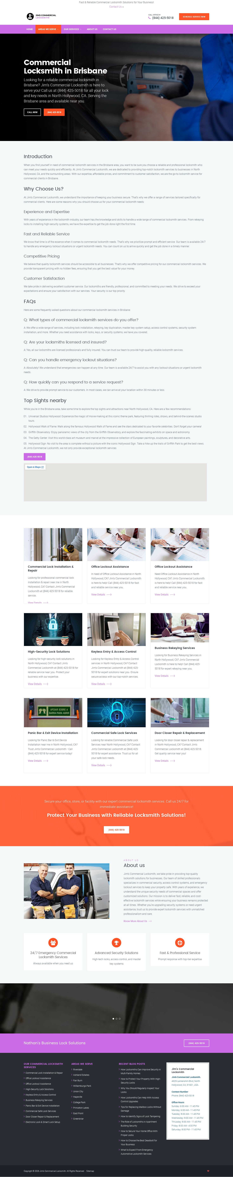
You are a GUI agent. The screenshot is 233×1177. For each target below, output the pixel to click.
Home (29, 29)
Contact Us (115, 6)
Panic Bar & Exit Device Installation (43, 1105)
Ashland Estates (81, 1074)
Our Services (71, 29)
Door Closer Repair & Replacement (42, 1116)
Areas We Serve (47, 29)
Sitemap (90, 1171)
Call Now (32, 112)
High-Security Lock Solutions (40, 1089)
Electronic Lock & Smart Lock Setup (43, 1122)
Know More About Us (135, 921)
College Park (79, 1102)
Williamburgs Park (82, 1085)
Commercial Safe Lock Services (41, 1111)
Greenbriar (78, 1118)
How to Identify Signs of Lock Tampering (140, 1116)
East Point (78, 1113)
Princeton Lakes (81, 1107)
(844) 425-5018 (163, 18)
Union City (78, 1091)
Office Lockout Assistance (38, 1078)
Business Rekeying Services (39, 1100)
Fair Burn (77, 1080)
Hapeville (77, 1096)
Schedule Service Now (194, 16)
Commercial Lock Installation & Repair (44, 1072)
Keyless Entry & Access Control (41, 1094)
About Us (92, 29)
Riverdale (77, 1069)
